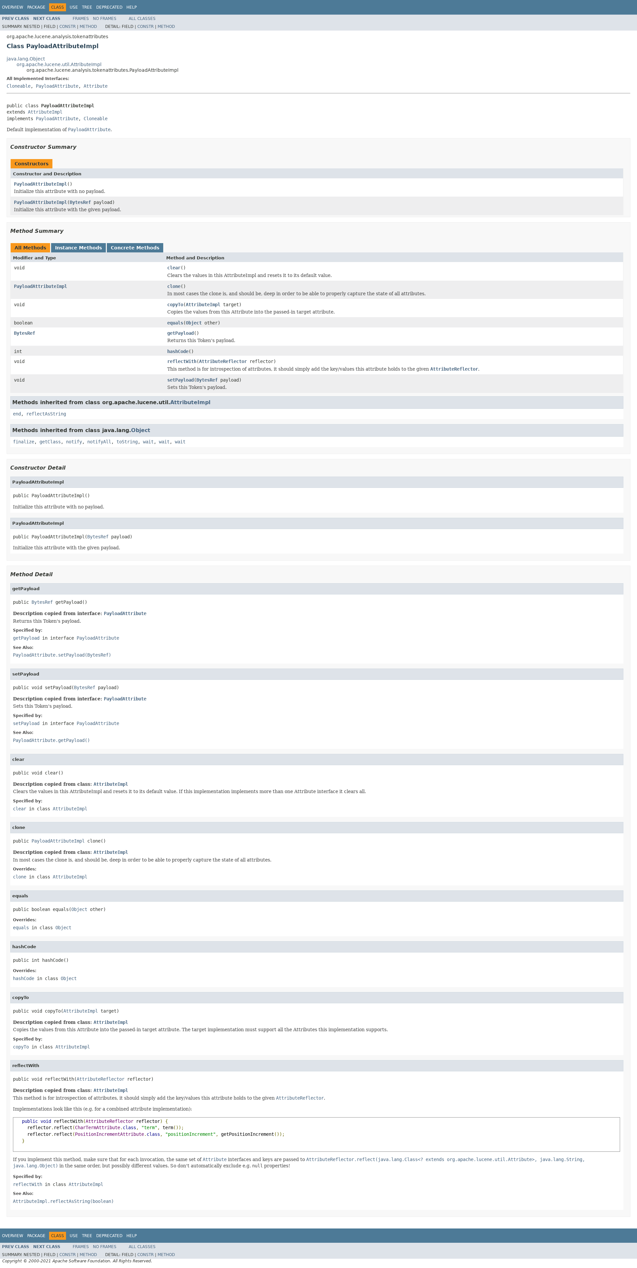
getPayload (180, 333)
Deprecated (109, 7)
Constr (67, 26)
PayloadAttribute (57, 86)
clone (173, 286)
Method (88, 26)
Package (36, 7)
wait (148, 441)
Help (131, 7)
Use (74, 7)
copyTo (175, 304)
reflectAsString (46, 413)
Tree (87, 7)
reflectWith (181, 361)
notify (74, 441)
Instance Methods (78, 247)
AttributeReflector (223, 361)
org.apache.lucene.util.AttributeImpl (59, 64)
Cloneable (19, 86)
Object (194, 322)
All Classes (142, 18)
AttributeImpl (45, 112)
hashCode (177, 351)
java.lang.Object (26, 58)
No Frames (104, 18)
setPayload (180, 380)
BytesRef (80, 202)
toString (127, 441)
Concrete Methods (135, 247)
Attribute (95, 86)
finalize (23, 441)
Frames (81, 18)
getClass (50, 441)
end (17, 413)
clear (173, 267)
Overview (12, 7)
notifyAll (99, 441)
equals (175, 322)
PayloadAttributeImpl (40, 184)
